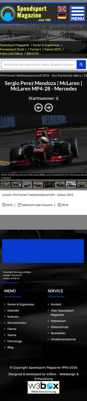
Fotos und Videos (11, 53)
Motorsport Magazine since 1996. (26, 254)
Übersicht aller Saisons (37, 205)
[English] (62, 9)
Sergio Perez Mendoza (30, 83)
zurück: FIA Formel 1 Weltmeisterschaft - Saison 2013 (37, 195)
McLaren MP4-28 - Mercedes (44, 88)
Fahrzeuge (14, 341)
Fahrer (11, 329)
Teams (11, 335)
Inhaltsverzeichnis (63, 339)
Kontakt (56, 304)
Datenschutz (59, 327)
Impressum (58, 321)
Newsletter (58, 333)
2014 (64, 205)
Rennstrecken (16, 323)
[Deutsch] (62, 16)
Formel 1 (35, 49)
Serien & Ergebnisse (46, 45)
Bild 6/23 (33, 53)
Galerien (13, 317)
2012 (9, 205)
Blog (10, 347)
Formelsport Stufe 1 (13, 49)
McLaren (70, 83)
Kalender (13, 310)
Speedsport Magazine (14, 45)
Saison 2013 (53, 49)
